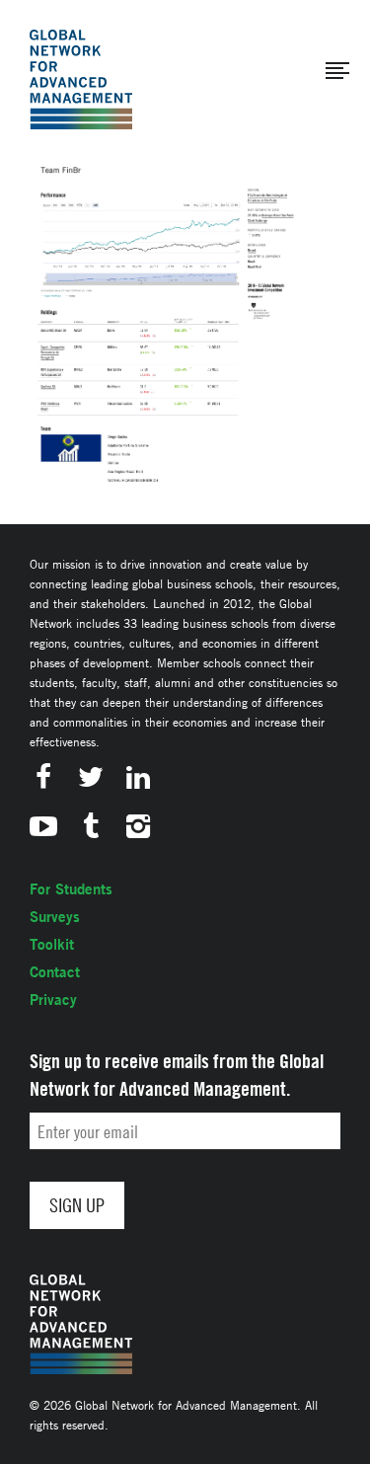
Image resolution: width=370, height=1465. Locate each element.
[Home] (81, 79)
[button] (337, 71)
